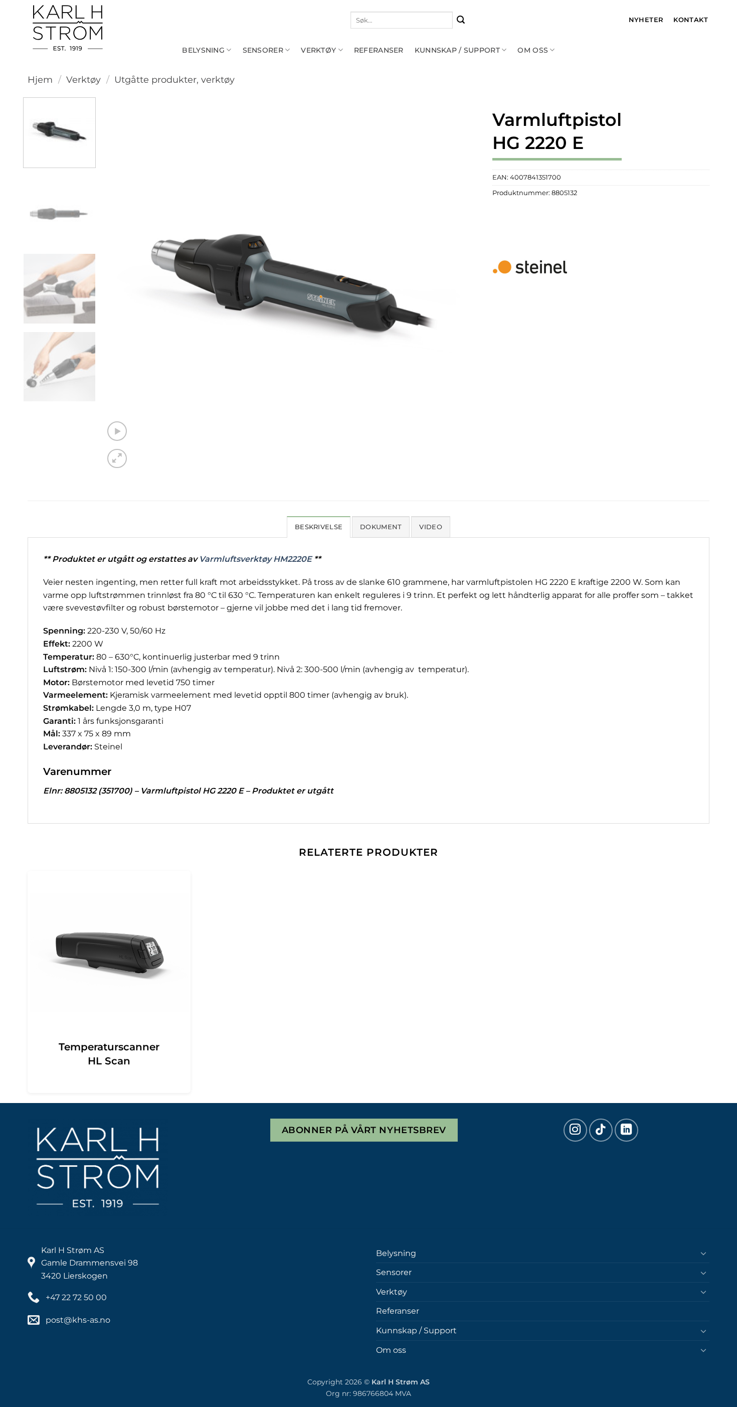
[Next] (457, 284)
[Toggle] (703, 1253)
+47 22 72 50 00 (76, 1297)
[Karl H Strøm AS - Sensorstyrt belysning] (100, 28)
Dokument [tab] (381, 527)
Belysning (203, 50)
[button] (117, 431)
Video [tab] (430, 527)
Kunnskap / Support (457, 50)
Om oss (532, 50)
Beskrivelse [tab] (318, 527)
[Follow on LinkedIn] (626, 1130)
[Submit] (461, 20)
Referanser (379, 50)
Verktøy (318, 50)
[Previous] (124, 284)
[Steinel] (530, 266)
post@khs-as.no (78, 1320)
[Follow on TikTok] (601, 1130)
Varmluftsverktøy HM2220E (255, 559)
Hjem (40, 79)
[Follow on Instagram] (575, 1130)
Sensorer (263, 50)
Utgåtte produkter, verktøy (174, 79)
